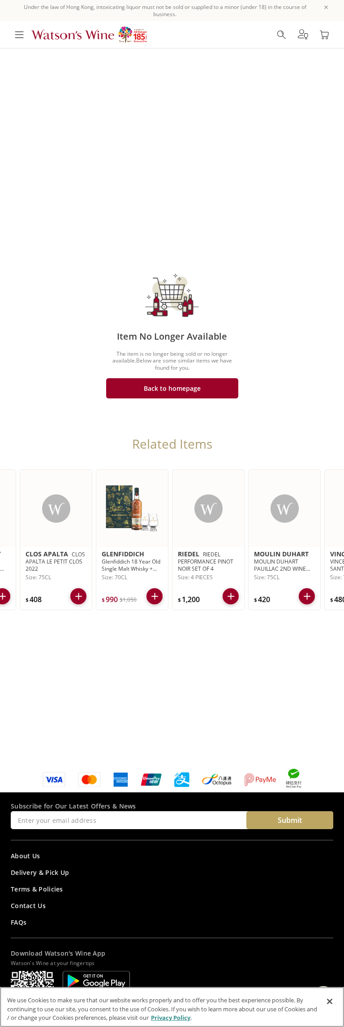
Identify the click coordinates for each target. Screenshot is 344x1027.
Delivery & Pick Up (40, 872)
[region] (172, 1007)
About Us (25, 856)
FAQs (18, 922)
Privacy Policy (170, 1018)
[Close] (330, 1001)
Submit (290, 820)
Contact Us (28, 905)
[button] (302, 34)
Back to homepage (172, 388)
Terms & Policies (37, 889)
